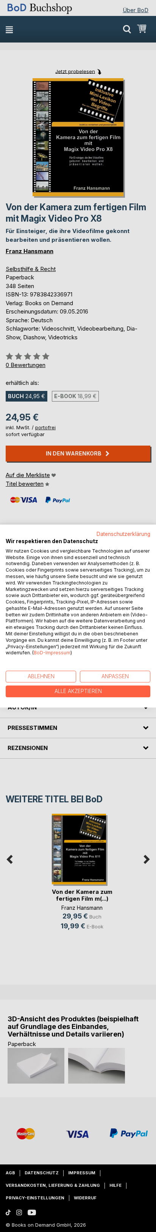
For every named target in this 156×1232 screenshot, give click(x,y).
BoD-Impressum (52, 653)
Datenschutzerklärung (123, 534)
